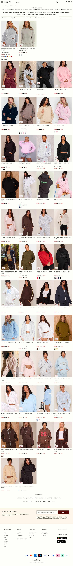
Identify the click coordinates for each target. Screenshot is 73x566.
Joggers (29, 14)
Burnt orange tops (43, 501)
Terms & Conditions (32, 531)
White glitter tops (36, 501)
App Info (30, 537)
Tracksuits (24, 14)
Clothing (6, 5)
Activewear (19, 14)
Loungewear (67, 12)
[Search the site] (57, 2)
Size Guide (6, 535)
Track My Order (44, 533)
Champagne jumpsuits (27, 501)
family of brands (49, 517)
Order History (44, 531)
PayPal (5, 546)
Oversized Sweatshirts (54, 12)
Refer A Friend (44, 535)
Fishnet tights (25, 497)
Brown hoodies (49, 497)
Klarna (5, 544)
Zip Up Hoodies (16, 12)
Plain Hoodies (23, 12)
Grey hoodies (19, 497)
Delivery (5, 537)
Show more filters (42, 17)
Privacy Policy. (63, 518)
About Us (18, 531)
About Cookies (31, 535)
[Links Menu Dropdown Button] (2, 2)
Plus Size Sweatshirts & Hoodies (38, 14)
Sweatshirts (5, 12)
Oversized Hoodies (30, 12)
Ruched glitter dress (57, 497)
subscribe (63, 512)
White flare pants (51, 501)
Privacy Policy (31, 533)
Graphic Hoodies (46, 12)
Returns (5, 533)
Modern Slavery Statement (22, 538)
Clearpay (5, 543)
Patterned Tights (42, 497)
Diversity (18, 533)
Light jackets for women (33, 497)
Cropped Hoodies (38, 12)
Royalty (5, 539)
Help (5, 531)
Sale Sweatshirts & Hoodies (50, 14)
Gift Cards (6, 541)
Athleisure (62, 12)
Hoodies (11, 5)
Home (2, 5)
